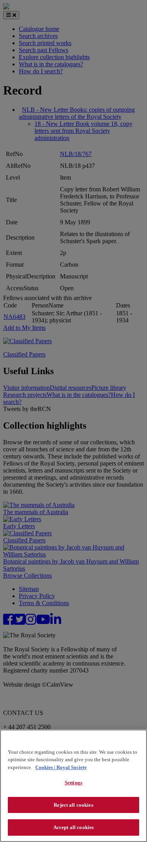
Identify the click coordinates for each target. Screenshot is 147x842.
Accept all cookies (73, 827)
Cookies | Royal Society (61, 767)
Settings (73, 783)
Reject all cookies (73, 805)
